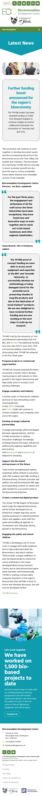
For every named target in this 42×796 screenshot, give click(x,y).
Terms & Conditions (11, 778)
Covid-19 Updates (10, 783)
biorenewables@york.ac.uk (15, 745)
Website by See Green (10, 759)
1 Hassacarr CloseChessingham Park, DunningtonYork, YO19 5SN (16, 736)
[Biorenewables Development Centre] (21, 12)
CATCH (9, 410)
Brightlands (27, 453)
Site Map (6, 774)
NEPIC (11, 407)
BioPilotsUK (12, 453)
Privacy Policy (8, 765)
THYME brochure (10, 594)
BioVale (14, 343)
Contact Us (12, 715)
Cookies (6, 770)
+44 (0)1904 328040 (13, 742)
